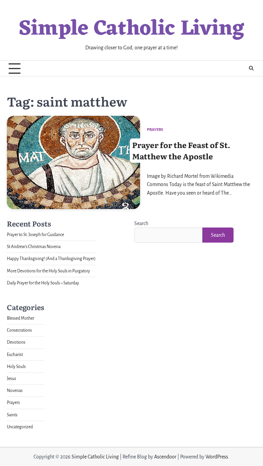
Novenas (15, 390)
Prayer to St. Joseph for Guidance (35, 234)
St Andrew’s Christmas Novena (34, 246)
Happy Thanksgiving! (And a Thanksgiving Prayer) (51, 258)
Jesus (11, 378)
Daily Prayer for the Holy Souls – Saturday (43, 283)
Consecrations (19, 330)
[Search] (251, 68)
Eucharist (15, 354)
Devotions (16, 342)
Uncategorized (20, 427)
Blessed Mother (20, 318)
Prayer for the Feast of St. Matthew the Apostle (181, 150)
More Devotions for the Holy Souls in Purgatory (48, 271)
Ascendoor (165, 456)
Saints (12, 415)
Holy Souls (16, 366)
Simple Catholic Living (131, 29)
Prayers (155, 129)
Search (141, 223)
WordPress (216, 456)
